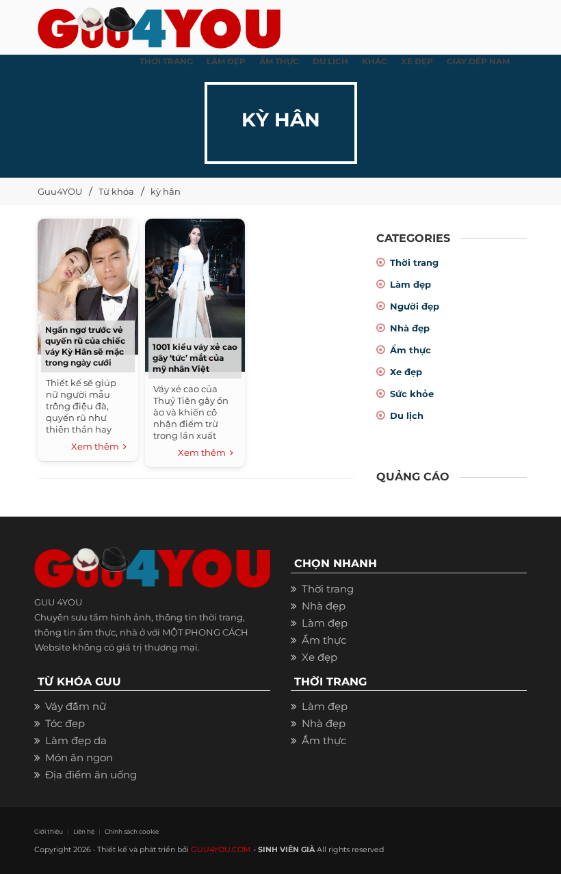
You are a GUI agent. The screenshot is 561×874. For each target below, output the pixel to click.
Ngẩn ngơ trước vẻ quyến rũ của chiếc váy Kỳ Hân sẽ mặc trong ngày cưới (85, 346)
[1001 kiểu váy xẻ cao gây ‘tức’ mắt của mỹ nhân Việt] (195, 293)
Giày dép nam (478, 61)
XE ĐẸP (417, 61)
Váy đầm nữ (75, 706)
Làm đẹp (410, 284)
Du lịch (406, 415)
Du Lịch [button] (330, 61)
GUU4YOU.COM (221, 849)
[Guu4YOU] (159, 24)
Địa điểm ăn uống (91, 774)
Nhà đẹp (410, 328)
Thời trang (414, 262)
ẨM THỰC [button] (279, 61)
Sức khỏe (412, 393)
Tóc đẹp (65, 723)
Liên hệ (83, 831)
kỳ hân (166, 191)
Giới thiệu (48, 831)
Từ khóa (116, 191)
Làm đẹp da (76, 740)
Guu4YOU (60, 191)
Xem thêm (97, 446)
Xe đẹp (406, 371)
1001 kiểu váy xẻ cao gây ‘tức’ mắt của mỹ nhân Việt (195, 358)
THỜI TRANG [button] (166, 61)
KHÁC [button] (374, 61)
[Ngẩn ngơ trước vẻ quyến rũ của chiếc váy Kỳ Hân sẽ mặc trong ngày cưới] (87, 284)
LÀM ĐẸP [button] (226, 61)
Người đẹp (414, 306)
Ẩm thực (410, 349)
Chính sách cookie (132, 831)
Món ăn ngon (79, 757)
